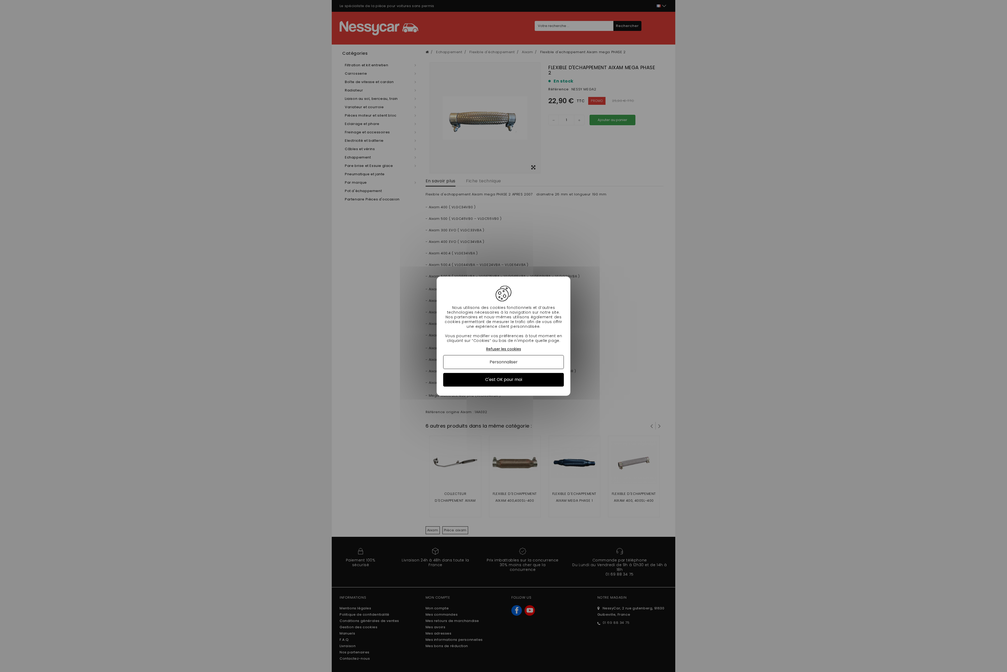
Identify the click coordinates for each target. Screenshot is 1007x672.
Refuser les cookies (503, 349)
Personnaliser (504, 362)
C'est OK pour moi (503, 380)
